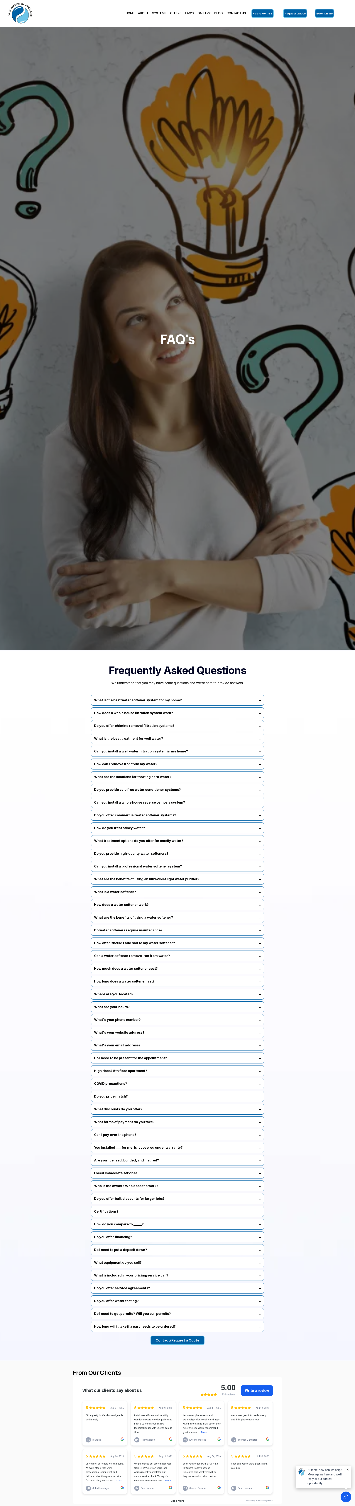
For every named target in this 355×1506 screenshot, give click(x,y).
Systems (159, 13)
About (143, 13)
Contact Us (236, 13)
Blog (218, 13)
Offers (176, 13)
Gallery (204, 13)
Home (130, 13)
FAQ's (189, 13)
